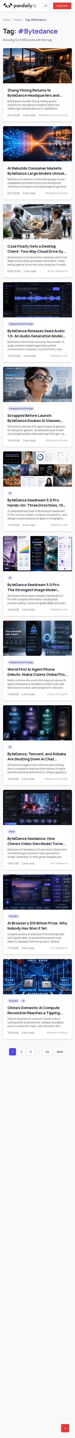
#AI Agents (62, 694)
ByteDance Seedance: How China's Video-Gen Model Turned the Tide (36, 843)
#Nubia (51, 694)
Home (6, 19)
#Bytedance (44, 115)
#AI (66, 355)
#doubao (63, 193)
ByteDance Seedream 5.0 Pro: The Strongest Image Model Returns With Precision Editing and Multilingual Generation (34, 592)
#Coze (51, 271)
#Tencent (63, 778)
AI (10, 493)
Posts (17, 19)
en (45, 5)
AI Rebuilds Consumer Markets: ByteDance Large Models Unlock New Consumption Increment (35, 173)
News (12, 831)
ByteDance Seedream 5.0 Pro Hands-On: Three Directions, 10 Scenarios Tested (35, 505)
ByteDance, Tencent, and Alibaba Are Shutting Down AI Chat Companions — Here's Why (36, 759)
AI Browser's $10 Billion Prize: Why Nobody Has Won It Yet (37, 926)
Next (60, 1052)
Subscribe (62, 5)
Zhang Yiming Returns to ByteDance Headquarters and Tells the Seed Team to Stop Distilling (33, 98)
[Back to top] (65, 1428)
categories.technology (21, 323)
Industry (13, 916)
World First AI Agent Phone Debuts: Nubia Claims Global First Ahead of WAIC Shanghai (36, 674)
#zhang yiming (60, 115)
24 (47, 1052)
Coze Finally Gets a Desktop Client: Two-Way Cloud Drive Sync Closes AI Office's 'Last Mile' (37, 251)
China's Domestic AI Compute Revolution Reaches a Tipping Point (33, 1012)
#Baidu (64, 1032)
